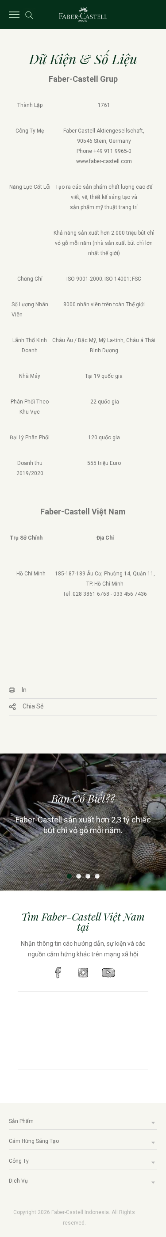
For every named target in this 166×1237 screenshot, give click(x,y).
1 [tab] (69, 876)
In (24, 689)
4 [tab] (97, 876)
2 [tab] (78, 876)
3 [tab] (87, 876)
